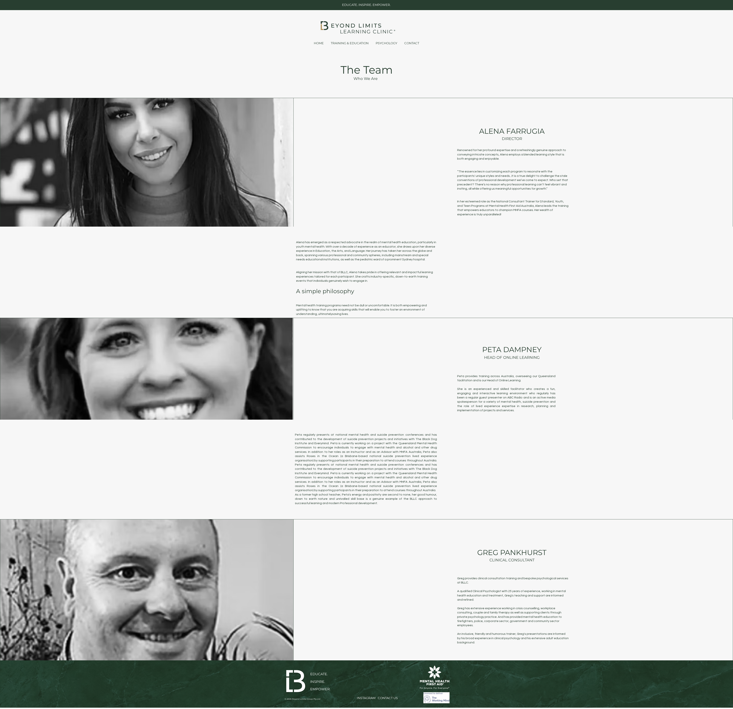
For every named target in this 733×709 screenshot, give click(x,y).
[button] (412, 41)
